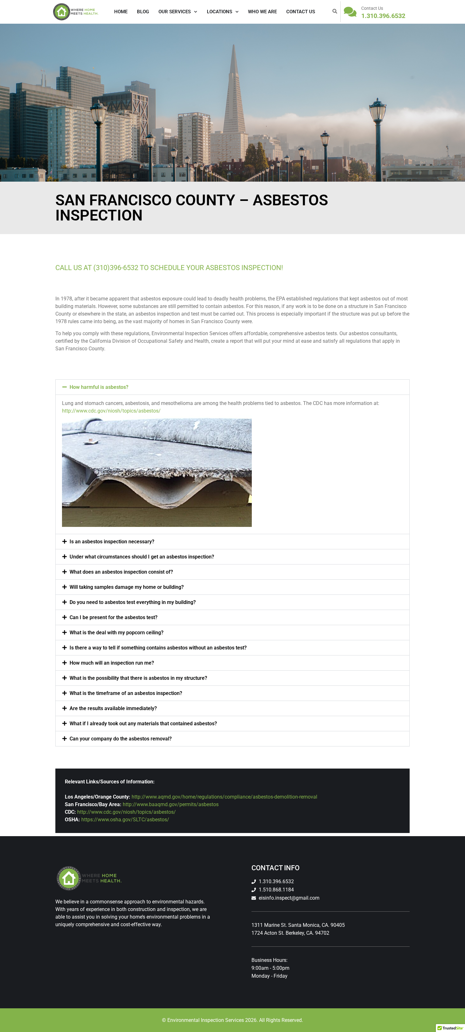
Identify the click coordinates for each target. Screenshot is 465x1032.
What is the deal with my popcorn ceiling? (117, 633)
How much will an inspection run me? (112, 663)
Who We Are (262, 12)
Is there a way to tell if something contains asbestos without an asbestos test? (158, 648)
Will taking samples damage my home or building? (127, 587)
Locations (219, 12)
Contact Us (300, 12)
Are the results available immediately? (113, 708)
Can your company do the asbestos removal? (121, 739)
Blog (143, 12)
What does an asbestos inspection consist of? (121, 572)
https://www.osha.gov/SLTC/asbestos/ (125, 820)
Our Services (174, 12)
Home (120, 12)
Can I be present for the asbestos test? (114, 617)
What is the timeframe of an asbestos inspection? (126, 693)
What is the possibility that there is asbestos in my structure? (138, 678)
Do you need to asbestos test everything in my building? (133, 602)
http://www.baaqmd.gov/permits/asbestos (171, 804)
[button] (232, 387)
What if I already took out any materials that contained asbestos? (143, 724)
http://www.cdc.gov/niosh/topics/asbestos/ (111, 411)
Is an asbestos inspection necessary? (112, 542)
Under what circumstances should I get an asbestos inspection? (142, 557)
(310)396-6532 (115, 268)
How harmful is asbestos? (99, 387)
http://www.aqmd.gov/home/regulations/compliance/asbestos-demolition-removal (224, 797)
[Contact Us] (350, 11)
